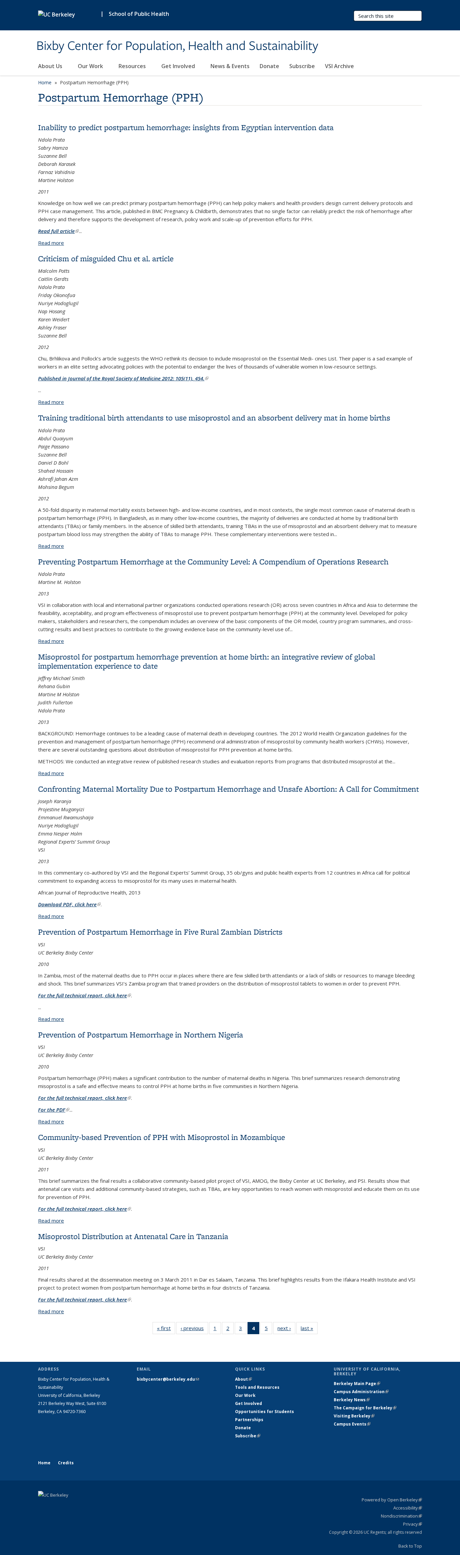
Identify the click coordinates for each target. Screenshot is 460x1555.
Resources (133, 66)
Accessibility (407, 1508)
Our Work (91, 66)
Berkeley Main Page (357, 1383)
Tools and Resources (257, 1387)
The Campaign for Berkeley (365, 1408)
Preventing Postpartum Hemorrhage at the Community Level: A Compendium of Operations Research (213, 561)
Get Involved (178, 66)
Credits (66, 1463)
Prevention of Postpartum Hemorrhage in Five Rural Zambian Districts (160, 932)
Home (45, 82)
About (243, 1379)
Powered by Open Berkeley (392, 1500)
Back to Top (410, 1546)
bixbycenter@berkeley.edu (168, 1379)
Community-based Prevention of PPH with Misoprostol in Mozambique (161, 1137)
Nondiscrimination (401, 1516)
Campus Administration (361, 1392)
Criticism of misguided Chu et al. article (105, 258)
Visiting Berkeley (354, 1416)
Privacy (412, 1524)
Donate (269, 66)
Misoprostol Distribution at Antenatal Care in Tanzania (133, 1236)
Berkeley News (352, 1400)
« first (166, 1329)
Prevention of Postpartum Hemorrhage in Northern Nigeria (140, 1034)
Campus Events (352, 1424)
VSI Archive (339, 66)
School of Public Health (139, 14)
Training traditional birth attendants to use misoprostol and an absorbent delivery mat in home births (214, 417)
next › (286, 1329)
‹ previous (194, 1329)
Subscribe (302, 66)
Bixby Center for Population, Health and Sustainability (177, 46)
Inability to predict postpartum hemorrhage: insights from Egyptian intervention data (186, 127)
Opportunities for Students (264, 1411)
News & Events (230, 66)
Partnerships (249, 1419)
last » (309, 1329)
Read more (51, 242)
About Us (51, 66)
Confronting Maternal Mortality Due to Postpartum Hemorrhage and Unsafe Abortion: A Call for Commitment (228, 789)
